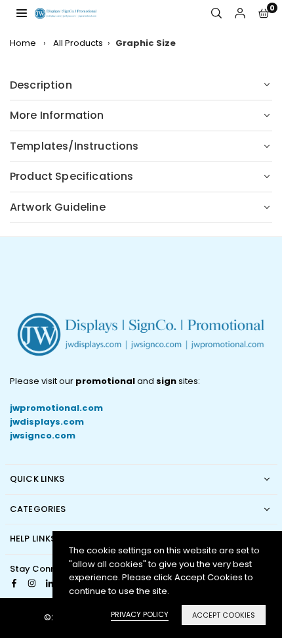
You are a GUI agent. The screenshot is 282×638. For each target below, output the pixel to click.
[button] (263, 13)
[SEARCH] (216, 13)
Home (23, 43)
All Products (78, 43)
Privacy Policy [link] (140, 614)
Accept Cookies (223, 615)
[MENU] (21, 13)
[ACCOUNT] (240, 13)
